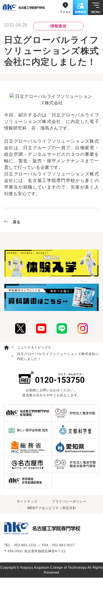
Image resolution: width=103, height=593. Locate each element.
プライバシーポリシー (69, 501)
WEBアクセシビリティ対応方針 (51, 508)
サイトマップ (27, 501)
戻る (17, 222)
